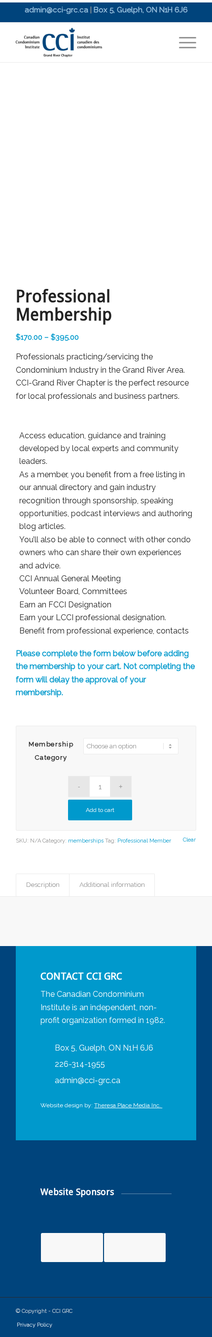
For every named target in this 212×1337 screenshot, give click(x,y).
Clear (189, 840)
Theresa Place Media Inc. (128, 1105)
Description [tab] (43, 884)
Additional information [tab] (112, 884)
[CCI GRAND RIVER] (88, 42)
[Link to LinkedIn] (167, 1312)
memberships (86, 841)
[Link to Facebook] (147, 1312)
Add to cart (100, 810)
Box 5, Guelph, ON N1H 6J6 (141, 9)
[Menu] (182, 42)
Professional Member (144, 841)
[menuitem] (182, 42)
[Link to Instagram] (186, 1312)
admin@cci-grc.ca (56, 9)
